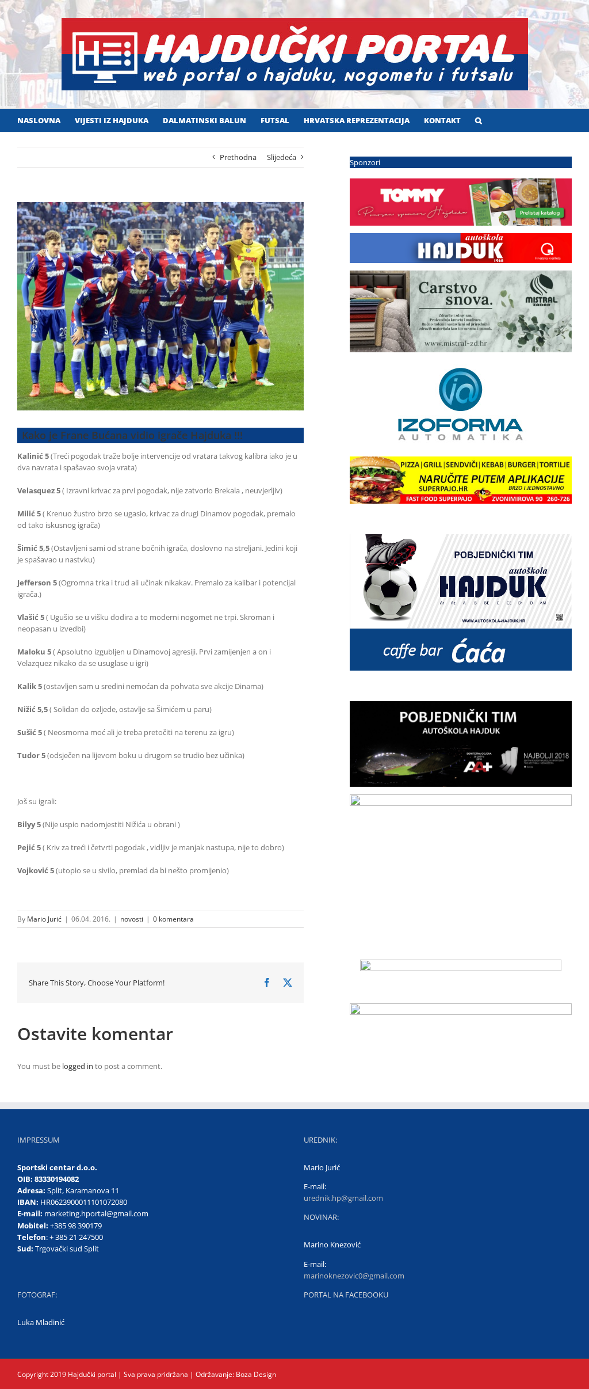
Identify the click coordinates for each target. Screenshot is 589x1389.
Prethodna (238, 157)
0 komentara (173, 919)
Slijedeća (281, 157)
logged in (77, 1066)
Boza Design (255, 1374)
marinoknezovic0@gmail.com (354, 1275)
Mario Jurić (44, 919)
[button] (478, 120)
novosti (131, 919)
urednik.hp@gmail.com (343, 1198)
